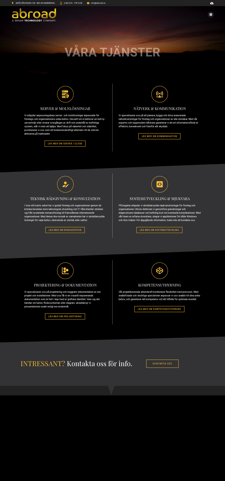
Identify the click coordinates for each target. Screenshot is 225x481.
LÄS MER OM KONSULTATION (65, 230)
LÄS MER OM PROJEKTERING (65, 316)
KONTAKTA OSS (162, 363)
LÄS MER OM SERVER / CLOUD (65, 143)
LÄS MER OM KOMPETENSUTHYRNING (159, 309)
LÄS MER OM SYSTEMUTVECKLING (159, 230)
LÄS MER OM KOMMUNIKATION (159, 136)
